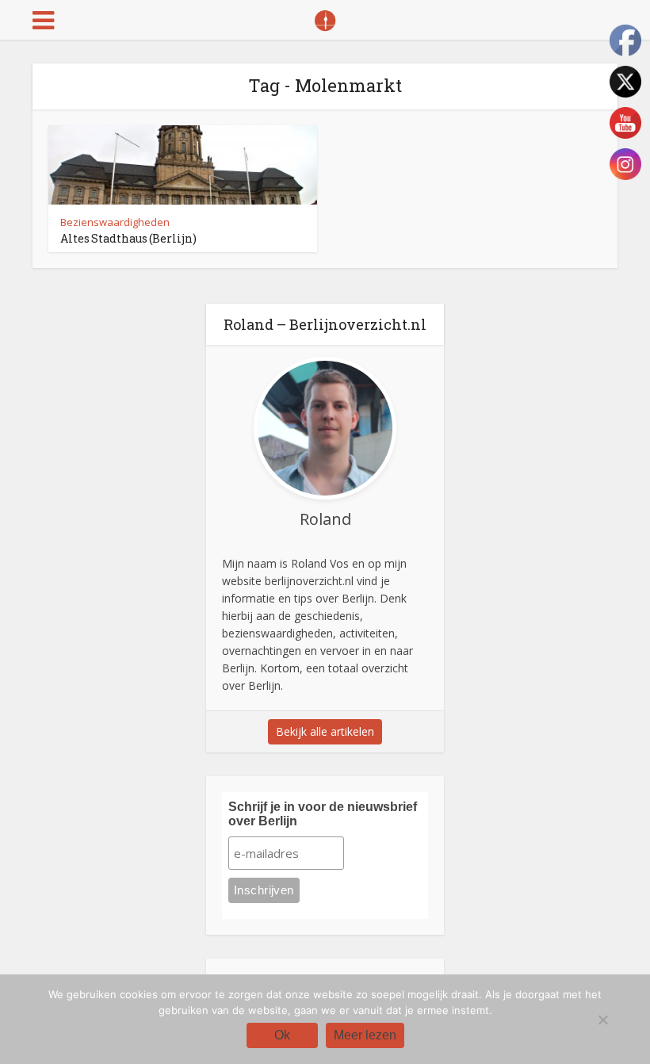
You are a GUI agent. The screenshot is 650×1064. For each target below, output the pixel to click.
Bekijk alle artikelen (325, 731)
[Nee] (602, 1020)
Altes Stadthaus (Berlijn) (128, 238)
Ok (282, 1035)
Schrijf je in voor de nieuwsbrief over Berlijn (322, 814)
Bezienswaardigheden (115, 222)
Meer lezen (365, 1035)
